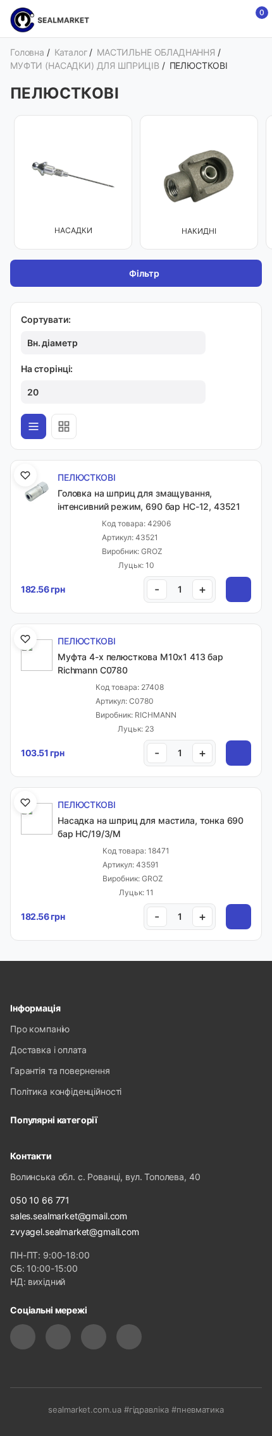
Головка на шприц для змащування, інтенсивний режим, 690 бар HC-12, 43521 (149, 500)
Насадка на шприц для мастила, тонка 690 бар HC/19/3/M (151, 827)
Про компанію (40, 1028)
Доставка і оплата (48, 1049)
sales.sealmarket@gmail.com (68, 1215)
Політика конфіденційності (65, 1091)
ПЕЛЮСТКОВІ (87, 477)
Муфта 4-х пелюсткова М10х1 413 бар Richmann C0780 (140, 663)
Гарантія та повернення (60, 1070)
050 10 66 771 (40, 1200)
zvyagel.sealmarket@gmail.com (74, 1231)
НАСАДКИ (73, 230)
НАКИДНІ (199, 231)
